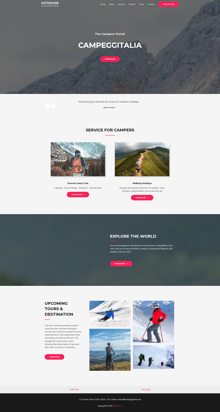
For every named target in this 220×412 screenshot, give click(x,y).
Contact (151, 4)
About (111, 4)
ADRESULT (117, 406)
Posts (141, 4)
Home (102, 4)
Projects (132, 4)
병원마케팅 (74, 389)
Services (121, 4)
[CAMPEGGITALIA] (49, 4)
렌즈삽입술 (145, 389)
